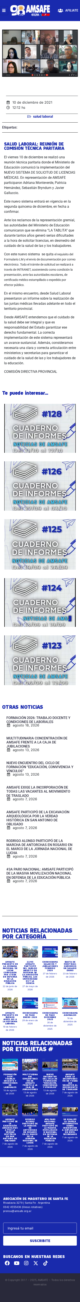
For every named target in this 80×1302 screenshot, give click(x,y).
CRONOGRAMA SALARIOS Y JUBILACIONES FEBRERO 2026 (50, 966)
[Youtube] (17, 1263)
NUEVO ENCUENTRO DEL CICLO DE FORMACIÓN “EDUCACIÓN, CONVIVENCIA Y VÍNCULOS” (50, 1081)
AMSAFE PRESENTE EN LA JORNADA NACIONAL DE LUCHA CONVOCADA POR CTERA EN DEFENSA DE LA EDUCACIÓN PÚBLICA (10, 972)
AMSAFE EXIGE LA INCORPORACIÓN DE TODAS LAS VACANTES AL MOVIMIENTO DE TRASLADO (70, 1082)
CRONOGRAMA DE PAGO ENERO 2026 (30, 1015)
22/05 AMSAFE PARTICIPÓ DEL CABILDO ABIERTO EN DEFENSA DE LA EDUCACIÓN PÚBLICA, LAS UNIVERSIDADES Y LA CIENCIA (30, 972)
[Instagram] (26, 1263)
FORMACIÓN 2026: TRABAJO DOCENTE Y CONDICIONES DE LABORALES (10, 1081)
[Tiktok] (45, 1263)
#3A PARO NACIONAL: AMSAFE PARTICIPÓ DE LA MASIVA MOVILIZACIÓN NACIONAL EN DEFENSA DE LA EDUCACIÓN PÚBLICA (50, 1130)
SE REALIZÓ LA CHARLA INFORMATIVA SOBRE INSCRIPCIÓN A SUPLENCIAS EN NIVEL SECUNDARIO (70, 1127)
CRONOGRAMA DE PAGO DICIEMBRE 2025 (50, 1016)
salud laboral (43, 116)
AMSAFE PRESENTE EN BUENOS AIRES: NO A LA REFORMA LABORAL (10, 1018)
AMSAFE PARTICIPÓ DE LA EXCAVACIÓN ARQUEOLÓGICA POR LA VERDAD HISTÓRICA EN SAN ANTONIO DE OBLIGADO (10, 1130)
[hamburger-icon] (4, 10)
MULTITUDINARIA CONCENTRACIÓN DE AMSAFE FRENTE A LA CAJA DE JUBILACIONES (30, 1082)
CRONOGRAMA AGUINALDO (70, 1013)
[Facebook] (7, 1263)
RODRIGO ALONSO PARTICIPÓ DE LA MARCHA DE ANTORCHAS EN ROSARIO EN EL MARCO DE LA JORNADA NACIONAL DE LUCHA (30, 1131)
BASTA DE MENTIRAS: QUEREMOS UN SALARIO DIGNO (70, 966)
